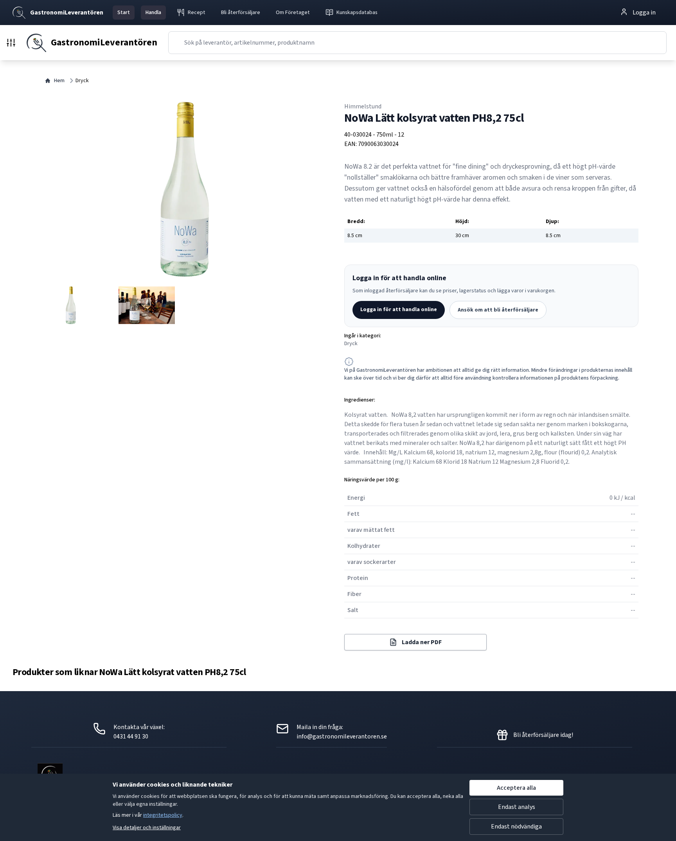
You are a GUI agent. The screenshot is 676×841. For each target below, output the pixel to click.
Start (123, 12)
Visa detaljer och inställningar (147, 828)
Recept (196, 12)
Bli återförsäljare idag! (543, 735)
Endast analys (516, 807)
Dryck (82, 81)
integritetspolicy (162, 815)
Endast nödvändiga (516, 826)
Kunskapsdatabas (357, 12)
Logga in (644, 12)
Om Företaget (293, 12)
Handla (153, 12)
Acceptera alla (516, 787)
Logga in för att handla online (398, 309)
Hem (59, 81)
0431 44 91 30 (130, 736)
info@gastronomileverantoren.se (342, 736)
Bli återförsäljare (240, 12)
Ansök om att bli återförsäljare (498, 310)
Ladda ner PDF (422, 642)
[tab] (71, 305)
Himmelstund (362, 106)
